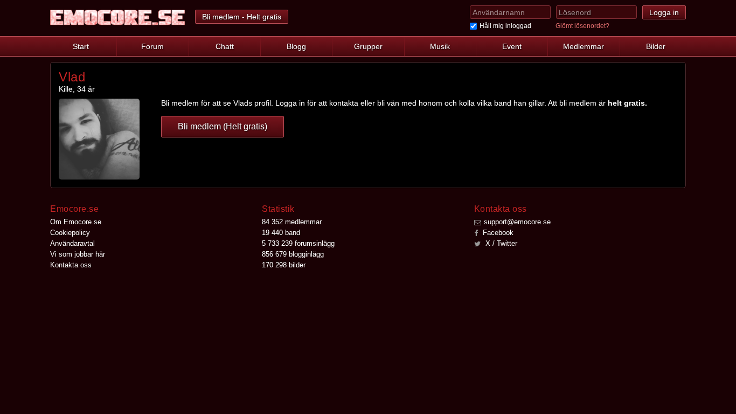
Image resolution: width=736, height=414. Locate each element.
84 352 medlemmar (292, 222)
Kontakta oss (71, 265)
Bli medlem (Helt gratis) (222, 126)
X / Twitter (500, 243)
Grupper (368, 46)
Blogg (296, 46)
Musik (440, 46)
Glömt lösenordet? (582, 26)
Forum (152, 46)
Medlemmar (583, 46)
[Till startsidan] (117, 17)
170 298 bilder (283, 265)
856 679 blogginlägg (293, 254)
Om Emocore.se (75, 222)
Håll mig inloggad (505, 26)
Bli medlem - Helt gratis (241, 16)
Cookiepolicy (70, 233)
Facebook (497, 233)
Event (512, 46)
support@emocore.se (517, 222)
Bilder (655, 46)
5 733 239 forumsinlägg (298, 243)
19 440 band (281, 233)
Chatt (225, 46)
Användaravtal (72, 243)
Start (81, 46)
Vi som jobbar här (77, 254)
